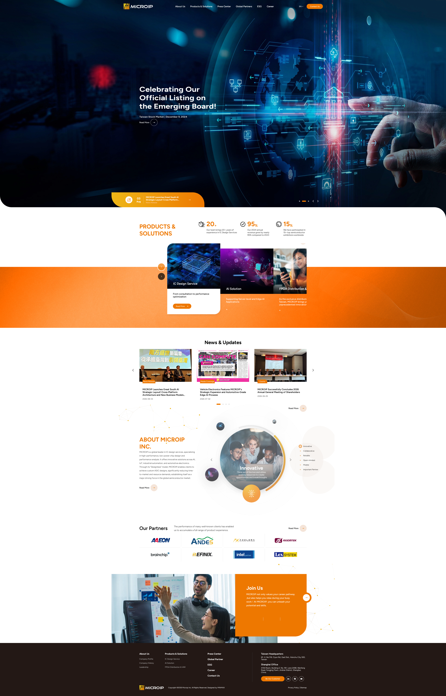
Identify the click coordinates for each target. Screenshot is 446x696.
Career (211, 670)
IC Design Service (172, 659)
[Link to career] (306, 598)
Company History (146, 663)
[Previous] (313, 201)
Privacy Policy (293, 688)
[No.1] (305, 201)
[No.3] (229, 404)
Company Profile (146, 659)
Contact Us (214, 675)
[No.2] (308, 201)
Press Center (214, 653)
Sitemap (303, 688)
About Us (144, 653)
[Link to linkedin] (288, 678)
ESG (210, 664)
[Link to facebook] (294, 678)
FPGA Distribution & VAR (175, 667)
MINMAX (221, 688)
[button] (310, 446)
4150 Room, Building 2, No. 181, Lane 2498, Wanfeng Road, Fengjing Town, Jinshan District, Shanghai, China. (283, 670)
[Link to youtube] (301, 678)
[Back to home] (138, 6)
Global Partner (215, 659)
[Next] (318, 201)
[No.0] (301, 201)
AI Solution (169, 663)
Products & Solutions (176, 653)
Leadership (143, 667)
